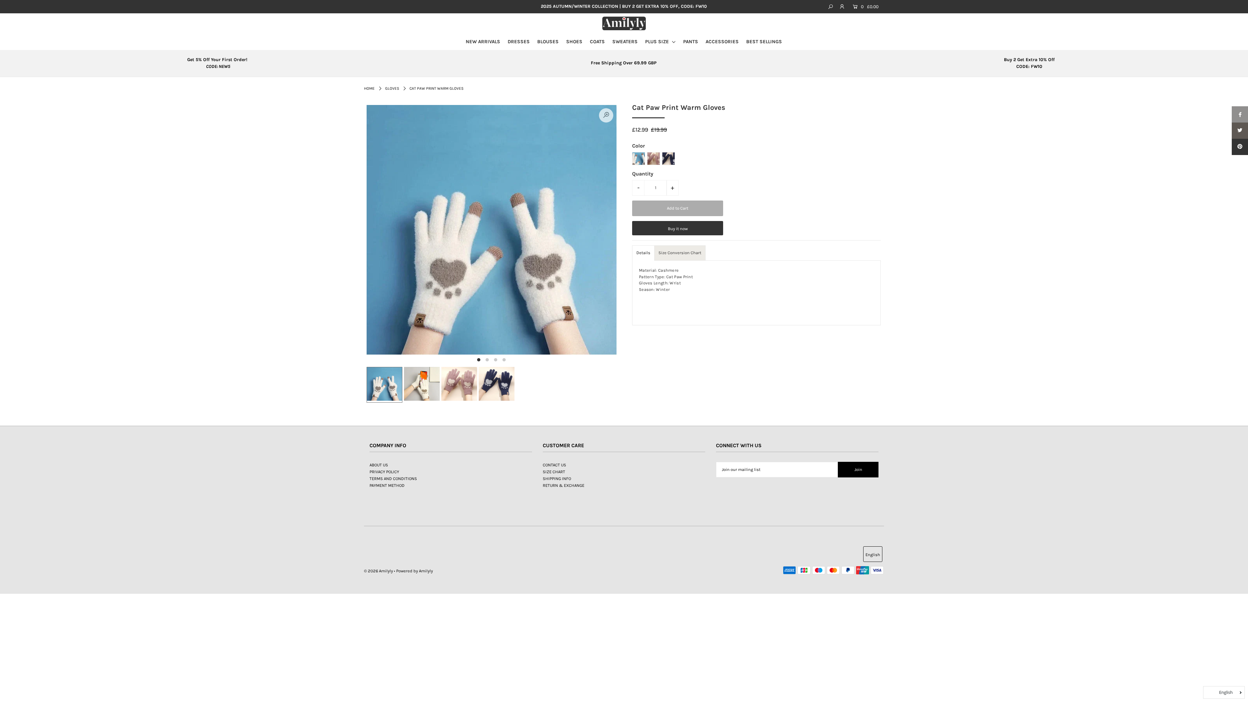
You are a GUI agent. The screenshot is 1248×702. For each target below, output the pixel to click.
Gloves (392, 88)
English (872, 554)
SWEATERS (625, 42)
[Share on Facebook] (1240, 114)
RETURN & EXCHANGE (563, 485)
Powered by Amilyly (414, 570)
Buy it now (678, 228)
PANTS (690, 42)
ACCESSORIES (722, 42)
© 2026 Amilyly (378, 570)
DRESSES (519, 42)
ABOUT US (379, 464)
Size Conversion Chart (679, 252)
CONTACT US (554, 464)
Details (643, 252)
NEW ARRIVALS (483, 42)
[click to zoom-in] (606, 115)
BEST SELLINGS (764, 42)
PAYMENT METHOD (387, 485)
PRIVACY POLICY (384, 471)
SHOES (574, 42)
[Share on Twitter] (1240, 131)
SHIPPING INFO (557, 478)
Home (369, 88)
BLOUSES (548, 42)
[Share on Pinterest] (1240, 147)
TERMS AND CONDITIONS (393, 478)
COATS (597, 42)
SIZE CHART (554, 471)
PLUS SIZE (657, 42)
